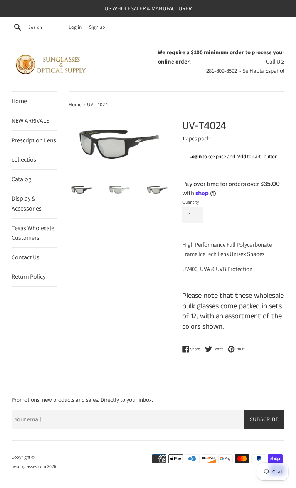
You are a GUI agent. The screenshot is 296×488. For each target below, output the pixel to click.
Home (19, 101)
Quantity (190, 202)
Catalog (21, 179)
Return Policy (28, 276)
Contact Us (25, 257)
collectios (24, 159)
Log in (75, 26)
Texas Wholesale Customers (33, 233)
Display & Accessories (27, 203)
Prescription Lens (34, 140)
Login (195, 156)
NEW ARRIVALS (30, 121)
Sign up (97, 26)
